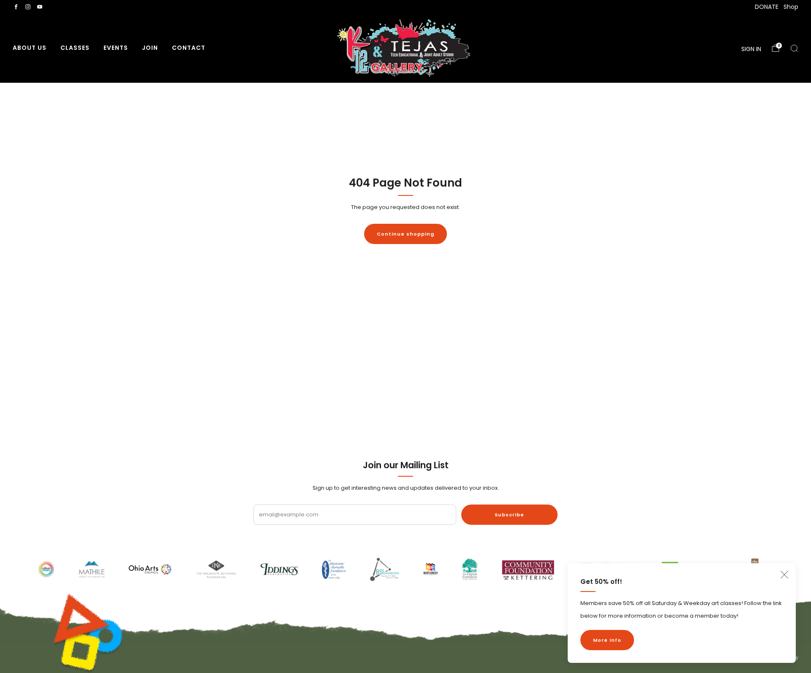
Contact (188, 47)
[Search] (794, 48)
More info (607, 640)
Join (150, 47)
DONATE (766, 7)
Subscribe (509, 514)
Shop (791, 7)
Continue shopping (405, 234)
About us (29, 47)
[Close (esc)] (784, 574)
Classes (75, 47)
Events (115, 47)
